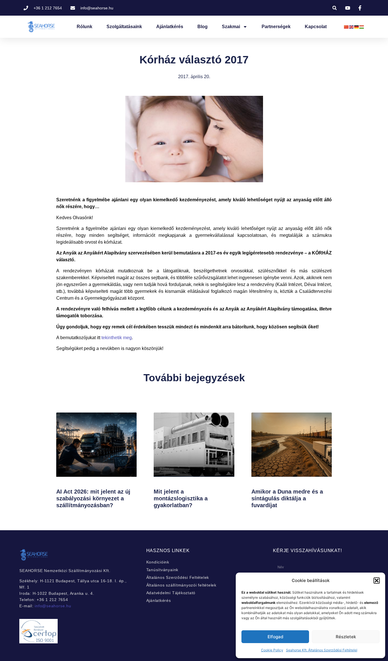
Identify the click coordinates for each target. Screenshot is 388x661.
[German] (356, 27)
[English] (351, 27)
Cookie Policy (272, 650)
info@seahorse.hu (53, 606)
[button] (376, 580)
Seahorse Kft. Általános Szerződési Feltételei (321, 650)
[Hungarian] (361, 27)
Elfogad (275, 636)
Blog (202, 26)
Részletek (346, 636)
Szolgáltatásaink (124, 26)
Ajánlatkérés (169, 26)
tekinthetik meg (116, 337)
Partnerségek (276, 26)
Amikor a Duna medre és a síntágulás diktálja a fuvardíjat (287, 498)
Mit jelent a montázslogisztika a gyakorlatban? (181, 498)
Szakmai (231, 26)
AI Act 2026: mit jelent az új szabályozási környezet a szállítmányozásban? (93, 498)
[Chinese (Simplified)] (346, 27)
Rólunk (84, 26)
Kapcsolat (316, 26)
